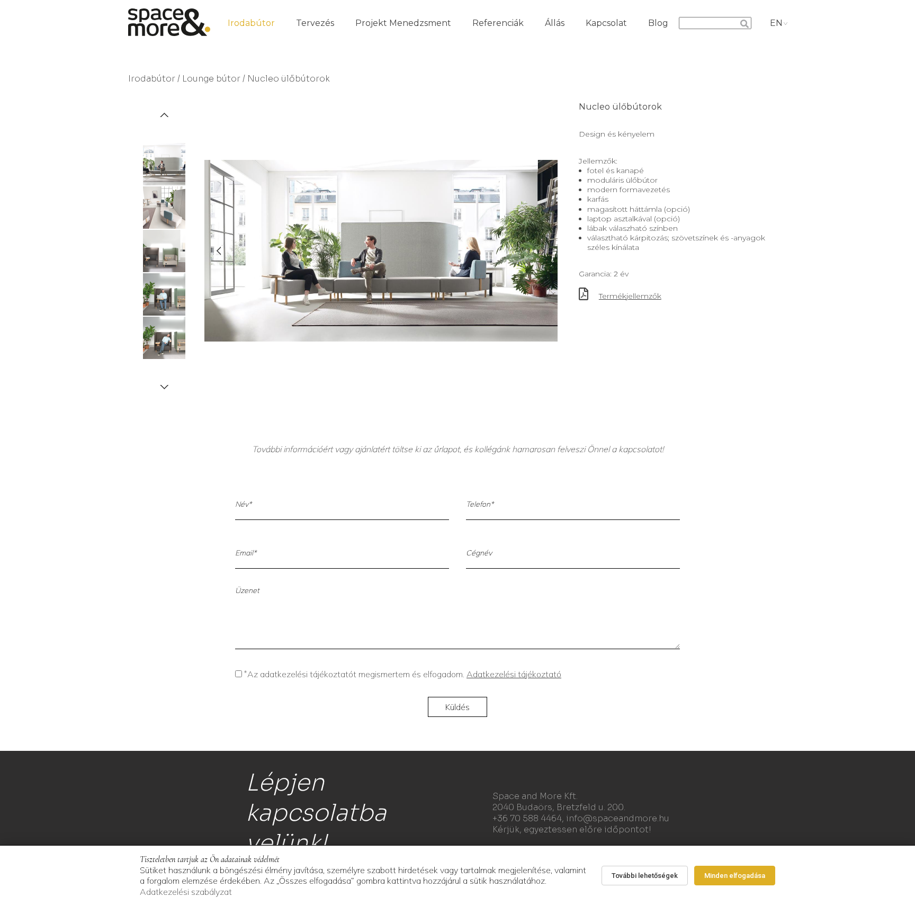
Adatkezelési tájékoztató (514, 674)
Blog (658, 23)
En (776, 23)
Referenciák (498, 23)
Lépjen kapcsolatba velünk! (316, 813)
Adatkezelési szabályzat (186, 891)
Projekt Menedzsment (403, 23)
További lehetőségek (645, 876)
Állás (554, 23)
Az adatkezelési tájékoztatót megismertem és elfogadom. (402, 674)
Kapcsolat (606, 23)
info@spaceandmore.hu (617, 818)
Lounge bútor (211, 78)
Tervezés (315, 23)
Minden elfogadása (734, 876)
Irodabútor (251, 23)
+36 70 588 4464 (527, 818)
